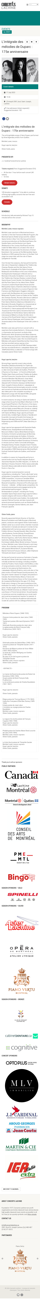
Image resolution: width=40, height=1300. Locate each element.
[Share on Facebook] (3, 118)
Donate (7, 202)
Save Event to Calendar (10, 1189)
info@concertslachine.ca (10, 1225)
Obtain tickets (9, 183)
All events (7, 32)
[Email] (7, 118)
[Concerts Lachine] (13, 5)
